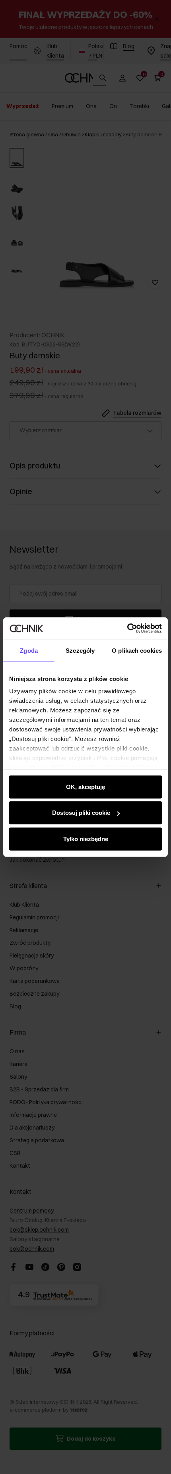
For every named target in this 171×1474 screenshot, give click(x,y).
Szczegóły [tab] (80, 650)
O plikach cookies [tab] (137, 650)
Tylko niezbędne (85, 838)
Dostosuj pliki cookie (81, 812)
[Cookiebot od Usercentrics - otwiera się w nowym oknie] (127, 628)
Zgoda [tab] (29, 650)
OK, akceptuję (85, 786)
